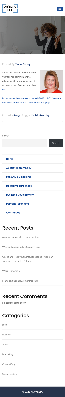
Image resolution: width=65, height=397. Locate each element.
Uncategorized (10, 373)
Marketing (7, 354)
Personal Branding (17, 203)
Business (6, 334)
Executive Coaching (18, 177)
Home (9, 159)
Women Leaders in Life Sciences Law (21, 246)
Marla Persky (22, 64)
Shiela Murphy (40, 115)
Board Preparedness (19, 186)
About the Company (18, 168)
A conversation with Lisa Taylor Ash (20, 237)
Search (5, 135)
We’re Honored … (11, 270)
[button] (60, 9)
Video (5, 344)
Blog (17, 115)
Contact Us (13, 212)
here (4, 89)
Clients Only (8, 364)
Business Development (20, 195)
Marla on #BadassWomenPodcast (20, 280)
